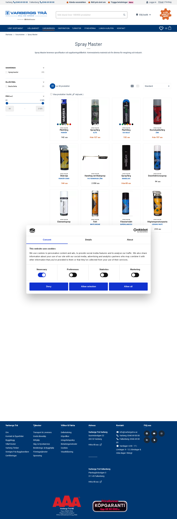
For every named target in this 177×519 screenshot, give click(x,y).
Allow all (128, 286)
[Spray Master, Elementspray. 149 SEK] (64, 203)
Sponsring (37, 456)
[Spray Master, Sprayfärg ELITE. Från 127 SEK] (95, 112)
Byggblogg (10, 440)
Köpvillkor (65, 436)
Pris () (9, 96)
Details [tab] (88, 239)
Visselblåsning (67, 452)
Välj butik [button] (143, 14)
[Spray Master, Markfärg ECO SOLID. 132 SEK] (126, 112)
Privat (160, 2)
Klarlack (65, 124)
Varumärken (48, 28)
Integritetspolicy (68, 440)
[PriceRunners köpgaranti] (109, 507)
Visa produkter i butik (62, 94)
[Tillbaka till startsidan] (26, 13)
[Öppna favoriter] (161, 28)
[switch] (73, 275)
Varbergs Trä (12, 425)
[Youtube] (154, 433)
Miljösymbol (11, 82)
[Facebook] (147, 433)
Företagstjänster (40, 452)
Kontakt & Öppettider (15, 436)
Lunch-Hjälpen (106, 28)
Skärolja (64, 176)
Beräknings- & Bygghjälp (43, 448)
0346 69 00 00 (48, 2)
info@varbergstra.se (128, 432)
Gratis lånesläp (39, 436)
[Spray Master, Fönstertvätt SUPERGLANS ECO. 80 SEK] (126, 203)
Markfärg (126, 130)
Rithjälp (36, 440)
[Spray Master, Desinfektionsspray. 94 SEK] (157, 158)
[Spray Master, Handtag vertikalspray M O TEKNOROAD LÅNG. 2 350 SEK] (95, 158)
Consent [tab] (47, 239)
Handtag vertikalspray (95, 176)
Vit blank (95, 124)
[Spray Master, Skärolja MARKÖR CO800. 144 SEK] (64, 158)
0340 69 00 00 (21, 2)
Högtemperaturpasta (157, 222)
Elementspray (64, 221)
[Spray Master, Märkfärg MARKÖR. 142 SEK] (64, 112)
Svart (132, 124)
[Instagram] (161, 433)
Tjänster (76, 28)
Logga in (152, 2)
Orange (68, 124)
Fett (95, 222)
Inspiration (64, 28)
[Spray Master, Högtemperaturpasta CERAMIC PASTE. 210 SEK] (157, 203)
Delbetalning (66, 432)
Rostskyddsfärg (157, 130)
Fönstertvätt (126, 222)
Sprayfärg (95, 130)
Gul (63, 124)
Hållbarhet (33, 28)
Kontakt (121, 28)
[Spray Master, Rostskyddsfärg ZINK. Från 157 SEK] (157, 112)
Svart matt (92, 124)
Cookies (64, 448)
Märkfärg (64, 130)
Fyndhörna (90, 28)
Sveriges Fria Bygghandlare (17, 452)
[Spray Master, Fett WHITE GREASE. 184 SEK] (95, 203)
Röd (70, 124)
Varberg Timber (12, 448)
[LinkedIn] (147, 440)
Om (7, 432)
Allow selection (88, 286)
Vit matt (97, 124)
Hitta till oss (93, 445)
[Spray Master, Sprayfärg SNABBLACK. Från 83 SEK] (126, 158)
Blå (58, 124)
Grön (60, 124)
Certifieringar (11, 456)
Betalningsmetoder (69, 444)
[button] (124, 15)
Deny (48, 286)
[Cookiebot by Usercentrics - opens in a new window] (135, 230)
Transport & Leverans (42, 432)
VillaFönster (11, 444)
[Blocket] (154, 440)
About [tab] (130, 239)
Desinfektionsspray (157, 175)
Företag (168, 2)
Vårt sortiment (15, 28)
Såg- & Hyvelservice (41, 444)
